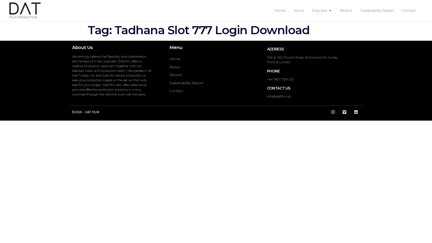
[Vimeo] (344, 112)
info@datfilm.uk (279, 96)
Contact (409, 10)
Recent (346, 10)
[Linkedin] (356, 112)
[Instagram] (333, 112)
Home (280, 10)
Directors (319, 10)
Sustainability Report (377, 10)
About (299, 10)
